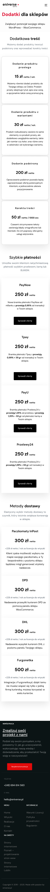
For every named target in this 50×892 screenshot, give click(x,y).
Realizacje (9, 821)
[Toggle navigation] (39, 5)
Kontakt (8, 830)
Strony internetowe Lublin (10, 866)
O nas (7, 826)
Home (7, 812)
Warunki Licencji (35, 812)
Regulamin (31, 825)
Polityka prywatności (32, 819)
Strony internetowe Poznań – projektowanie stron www (11, 850)
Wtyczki (8, 817)
